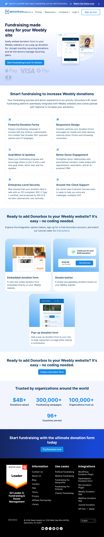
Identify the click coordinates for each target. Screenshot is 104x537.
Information (40, 466)
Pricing (38, 12)
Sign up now (91, 12)
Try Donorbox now (52, 449)
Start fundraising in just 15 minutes (24, 62)
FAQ (34, 488)
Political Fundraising (64, 472)
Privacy (35, 496)
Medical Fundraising (64, 476)
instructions (63, 230)
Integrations (86, 466)
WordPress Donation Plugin (85, 473)
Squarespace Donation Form (85, 479)
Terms (35, 492)
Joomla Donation (86, 505)
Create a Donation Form (52, 372)
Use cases (62, 466)
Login (74, 12)
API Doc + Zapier (86, 509)
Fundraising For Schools (62, 487)
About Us (36, 476)
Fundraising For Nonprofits (62, 481)
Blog (34, 480)
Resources (50, 12)
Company (63, 12)
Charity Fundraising (64, 493)
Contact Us (37, 472)
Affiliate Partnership (41, 500)
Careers (35, 484)
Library (35, 504)
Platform (27, 12)
